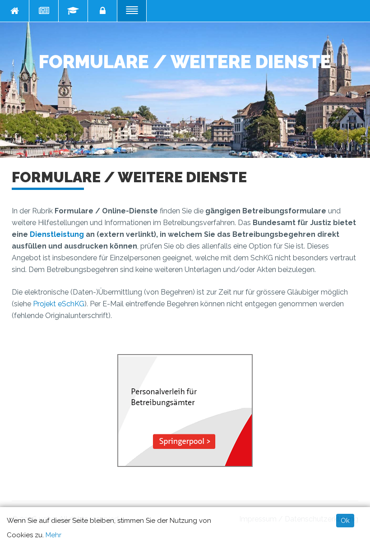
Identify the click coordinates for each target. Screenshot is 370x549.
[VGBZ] (14, 10)
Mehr (53, 535)
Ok (345, 521)
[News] (44, 10)
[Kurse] (73, 10)
